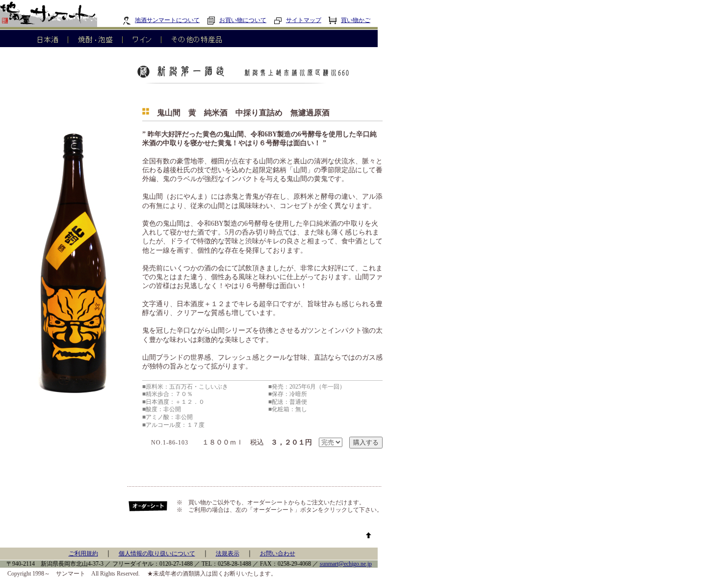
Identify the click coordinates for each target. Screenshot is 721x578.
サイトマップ (303, 20)
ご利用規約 (83, 553)
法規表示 (227, 553)
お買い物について (242, 20)
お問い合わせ (277, 553)
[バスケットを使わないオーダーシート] (149, 510)
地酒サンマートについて (167, 20)
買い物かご (355, 20)
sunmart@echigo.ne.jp (346, 563)
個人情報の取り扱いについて (157, 553)
